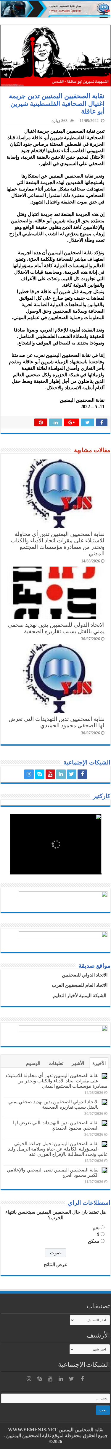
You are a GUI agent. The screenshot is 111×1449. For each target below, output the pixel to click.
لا (98, 1234)
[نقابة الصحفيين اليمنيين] (55, 9)
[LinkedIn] (61, 774)
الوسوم (33, 1063)
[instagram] (29, 774)
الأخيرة (99, 1063)
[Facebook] (82, 774)
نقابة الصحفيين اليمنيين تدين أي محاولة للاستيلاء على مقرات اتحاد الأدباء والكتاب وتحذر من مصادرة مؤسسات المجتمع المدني (57, 544)
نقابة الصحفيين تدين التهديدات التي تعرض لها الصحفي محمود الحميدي (56, 722)
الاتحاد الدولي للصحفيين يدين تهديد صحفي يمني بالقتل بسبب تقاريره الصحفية (56, 628)
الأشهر (78, 1063)
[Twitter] (71, 774)
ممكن (93, 1241)
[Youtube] (50, 774)
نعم (96, 1227)
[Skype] (39, 774)
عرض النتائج (55, 1264)
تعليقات (56, 1063)
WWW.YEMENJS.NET (32, 1429)
